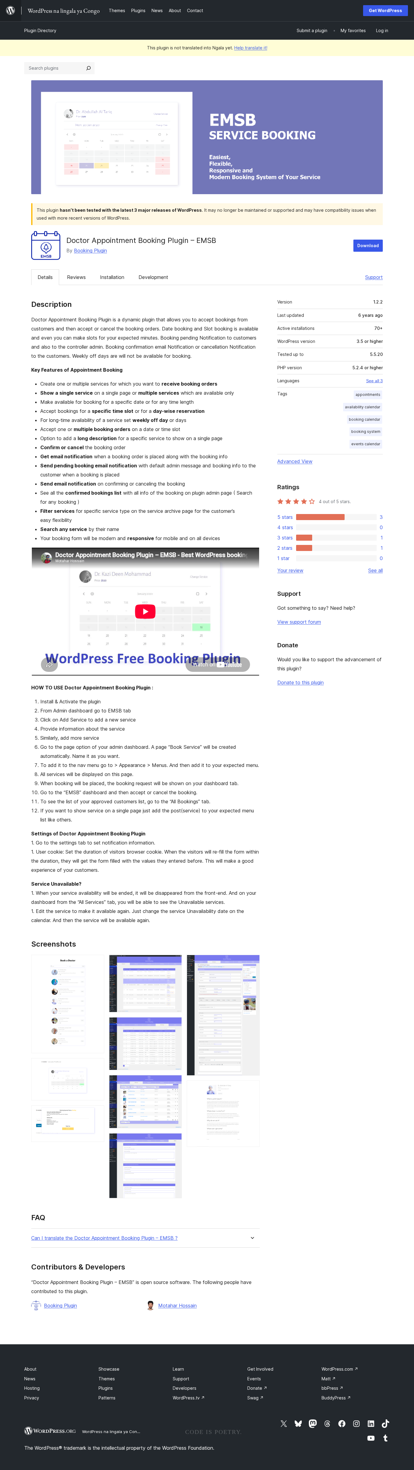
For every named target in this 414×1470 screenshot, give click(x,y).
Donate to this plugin (300, 682)
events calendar (365, 444)
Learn (178, 1369)
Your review (290, 570)
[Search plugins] (88, 68)
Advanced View (294, 461)
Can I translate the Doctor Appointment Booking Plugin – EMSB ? (104, 1238)
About (30, 1369)
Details (45, 277)
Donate (257, 1388)
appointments (368, 394)
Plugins (105, 1388)
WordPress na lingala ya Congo (112, 1431)
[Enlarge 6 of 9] (174, 1083)
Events (254, 1378)
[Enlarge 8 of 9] (252, 963)
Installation (112, 277)
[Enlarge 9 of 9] (252, 1089)
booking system (365, 431)
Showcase (108, 1369)
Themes (106, 1378)
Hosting (32, 1388)
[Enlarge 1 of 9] (96, 963)
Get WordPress (385, 10)
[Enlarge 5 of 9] (174, 1025)
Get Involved (260, 1369)
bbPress (332, 1388)
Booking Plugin (90, 250)
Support (374, 277)
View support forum (299, 622)
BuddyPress (336, 1397)
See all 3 (374, 380)
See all (375, 570)
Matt (329, 1378)
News (29, 1378)
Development (153, 277)
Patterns (106, 1397)
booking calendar (364, 419)
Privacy (31, 1397)
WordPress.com (340, 1369)
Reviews (76, 277)
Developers (184, 1388)
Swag (255, 1397)
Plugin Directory (40, 30)
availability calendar (362, 407)
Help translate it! (250, 47)
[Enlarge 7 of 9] (174, 1141)
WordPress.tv (189, 1397)
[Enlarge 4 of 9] (174, 963)
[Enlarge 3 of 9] (96, 1113)
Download (368, 245)
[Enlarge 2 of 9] (96, 1066)
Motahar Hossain (177, 1305)
